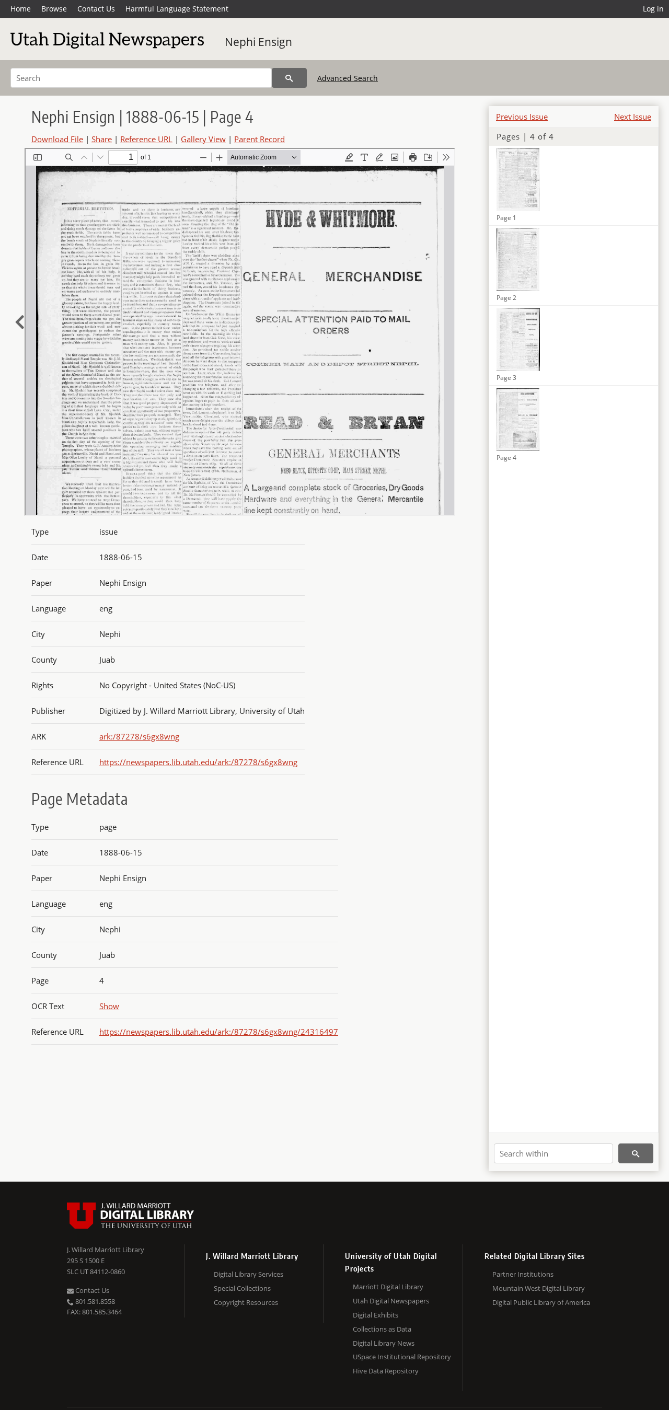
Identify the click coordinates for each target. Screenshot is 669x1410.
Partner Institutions (522, 1274)
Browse (54, 9)
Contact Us (96, 9)
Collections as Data (382, 1329)
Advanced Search (347, 78)
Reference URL (146, 139)
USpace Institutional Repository (402, 1356)
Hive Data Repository (386, 1371)
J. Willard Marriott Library (105, 1249)
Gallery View (203, 139)
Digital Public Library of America (541, 1302)
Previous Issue (522, 116)
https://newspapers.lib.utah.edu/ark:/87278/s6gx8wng (198, 762)
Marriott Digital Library (388, 1286)
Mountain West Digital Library (538, 1288)
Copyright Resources (246, 1302)
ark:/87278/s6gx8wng (139, 736)
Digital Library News (383, 1343)
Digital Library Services (248, 1274)
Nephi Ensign (258, 41)
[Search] (289, 78)
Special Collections (242, 1288)
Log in (653, 9)
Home (20, 9)
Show (109, 1006)
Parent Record (259, 139)
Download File (57, 139)
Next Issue (632, 116)
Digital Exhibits (375, 1315)
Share (101, 139)
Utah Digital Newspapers (391, 1300)
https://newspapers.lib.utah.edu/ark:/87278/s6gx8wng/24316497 (218, 1031)
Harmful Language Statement (176, 9)
